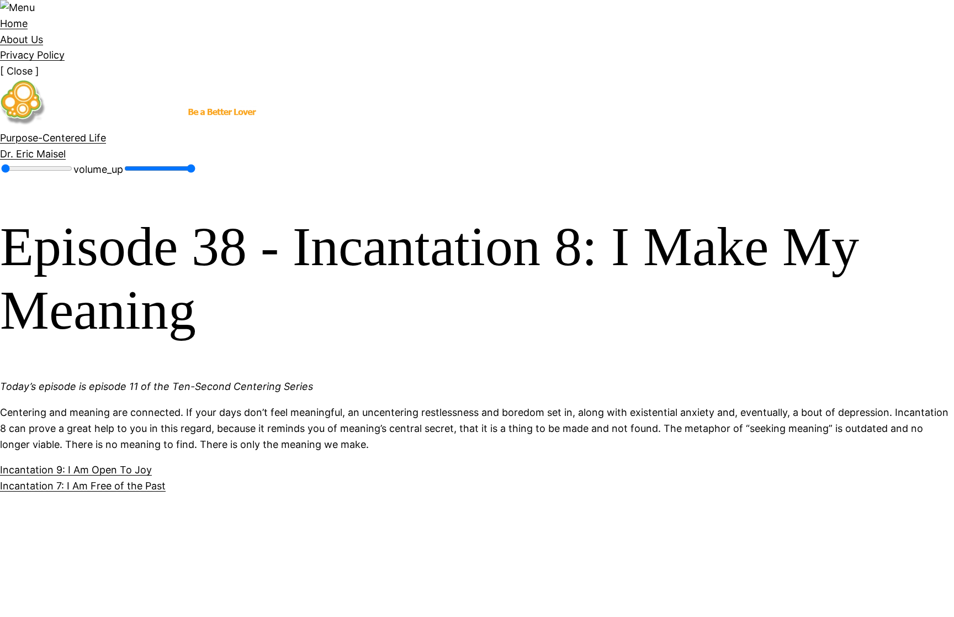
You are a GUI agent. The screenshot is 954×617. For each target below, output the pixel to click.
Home (14, 23)
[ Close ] (19, 71)
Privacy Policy (32, 55)
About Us (21, 39)
